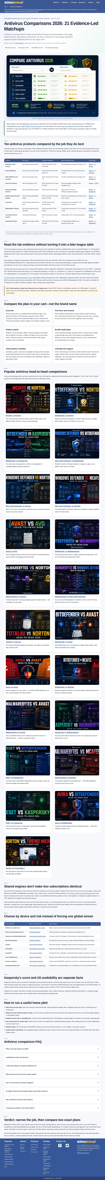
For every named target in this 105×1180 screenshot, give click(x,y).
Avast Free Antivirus (67, 126)
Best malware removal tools (38, 965)
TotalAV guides (47, 1165)
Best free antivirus (35, 932)
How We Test (34, 1144)
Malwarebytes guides (46, 1160)
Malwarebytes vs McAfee (65, 778)
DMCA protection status (83, 1153)
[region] (52, 192)
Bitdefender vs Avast (63, 642)
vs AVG (96, 183)
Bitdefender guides (46, 1147)
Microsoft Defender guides (45, 1152)
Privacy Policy (34, 1147)
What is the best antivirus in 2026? (17, 1049)
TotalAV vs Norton (13, 642)
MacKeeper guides (46, 1169)
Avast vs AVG (11, 551)
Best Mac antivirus (35, 940)
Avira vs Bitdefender (63, 823)
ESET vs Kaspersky (14, 823)
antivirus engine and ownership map (81, 893)
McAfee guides (47, 1156)
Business (82, 2)
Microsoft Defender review (37, 928)
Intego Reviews (8, 1156)
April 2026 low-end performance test (18, 269)
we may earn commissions (35, 9)
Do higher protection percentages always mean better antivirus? (27, 1091)
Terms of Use (34, 1152)
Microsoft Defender (21, 129)
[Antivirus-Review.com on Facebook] (60, 1145)
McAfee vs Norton (13, 416)
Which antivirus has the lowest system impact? (21, 1074)
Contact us (23, 1151)
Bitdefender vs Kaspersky (17, 461)
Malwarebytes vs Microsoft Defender (70, 597)
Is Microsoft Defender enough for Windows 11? (21, 1066)
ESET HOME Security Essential (31, 126)
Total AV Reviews (9, 1161)
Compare (74, 2)
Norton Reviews (9, 1154)
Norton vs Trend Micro (15, 868)
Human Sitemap (22, 1147)
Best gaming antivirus (36, 953)
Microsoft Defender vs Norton (18, 506)
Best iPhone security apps (37, 948)
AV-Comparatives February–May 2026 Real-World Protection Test (27, 249)
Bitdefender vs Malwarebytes (67, 551)
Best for (56, 2)
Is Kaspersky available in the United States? (20, 1108)
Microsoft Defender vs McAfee (67, 506)
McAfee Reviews (9, 1159)
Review (91, 164)
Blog (98, 2)
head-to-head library (79, 129)
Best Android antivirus (36, 944)
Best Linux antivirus (35, 957)
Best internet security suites (38, 936)
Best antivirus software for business (8, 1150)
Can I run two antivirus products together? (20, 1082)
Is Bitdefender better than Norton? (17, 1057)
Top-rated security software (9, 1145)
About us (22, 1144)
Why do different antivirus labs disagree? (19, 1099)
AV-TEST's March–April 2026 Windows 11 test (18, 278)
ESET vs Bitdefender (14, 778)
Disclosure (33, 1149)
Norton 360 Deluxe (77, 124)
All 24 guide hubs (46, 1173)
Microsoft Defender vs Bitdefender (69, 461)
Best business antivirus (36, 961)
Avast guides (46, 1163)
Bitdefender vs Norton (64, 416)
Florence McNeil (19, 43)
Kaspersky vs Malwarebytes (67, 732)
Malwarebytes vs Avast (15, 732)
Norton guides (47, 1144)
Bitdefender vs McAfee (64, 687)
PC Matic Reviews (9, 1164)
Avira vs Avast (12, 687)
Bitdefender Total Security (30, 124)
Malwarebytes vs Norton (16, 597)
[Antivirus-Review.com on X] (67, 1145)
